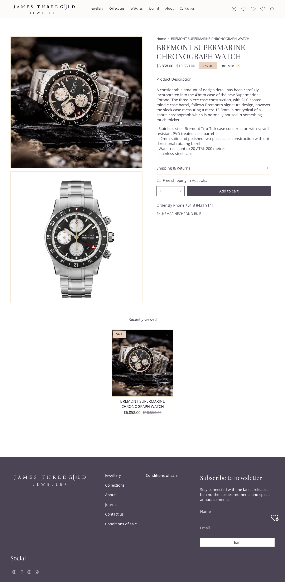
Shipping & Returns (173, 168)
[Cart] (272, 8)
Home (161, 38)
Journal (111, 504)
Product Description (174, 79)
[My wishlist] (263, 9)
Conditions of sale (121, 523)
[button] (96, 9)
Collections (115, 485)
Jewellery (113, 475)
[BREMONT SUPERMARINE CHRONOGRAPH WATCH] (142, 363)
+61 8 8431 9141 (199, 205)
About (110, 494)
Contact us (114, 514)
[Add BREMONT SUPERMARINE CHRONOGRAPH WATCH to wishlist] (168, 335)
